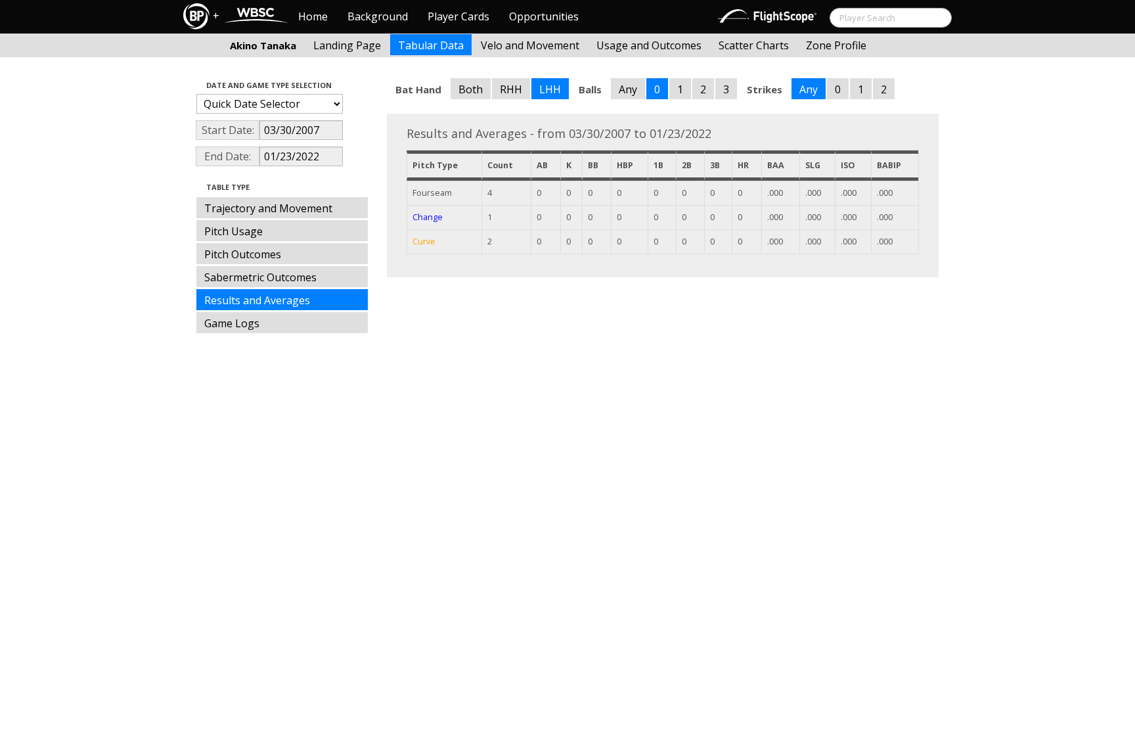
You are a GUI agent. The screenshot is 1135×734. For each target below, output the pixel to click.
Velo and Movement (530, 45)
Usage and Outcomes (648, 45)
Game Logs (231, 323)
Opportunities (544, 16)
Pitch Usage (233, 231)
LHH (550, 89)
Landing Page (347, 45)
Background (377, 16)
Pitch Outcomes (242, 254)
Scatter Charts (754, 45)
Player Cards (458, 16)
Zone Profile (836, 45)
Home (313, 16)
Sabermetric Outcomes (260, 277)
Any (628, 89)
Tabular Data (431, 45)
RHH (511, 89)
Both (470, 89)
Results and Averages (257, 300)
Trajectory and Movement (268, 208)
